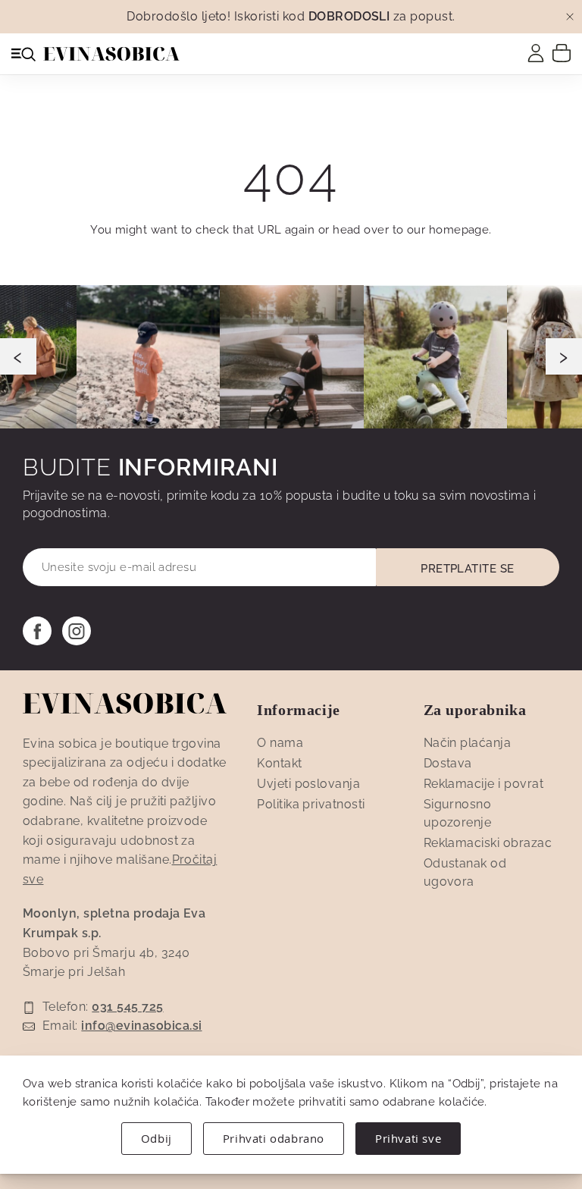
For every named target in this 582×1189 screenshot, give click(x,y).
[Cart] (561, 52)
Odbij (156, 1138)
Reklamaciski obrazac (488, 843)
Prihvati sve (408, 1138)
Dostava (448, 763)
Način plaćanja (468, 743)
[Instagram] (76, 630)
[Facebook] (37, 630)
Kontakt (279, 763)
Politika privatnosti (311, 804)
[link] (536, 53)
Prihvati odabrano (273, 1138)
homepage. (460, 230)
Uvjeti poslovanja (308, 783)
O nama (280, 743)
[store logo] (111, 54)
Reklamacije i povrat (484, 783)
